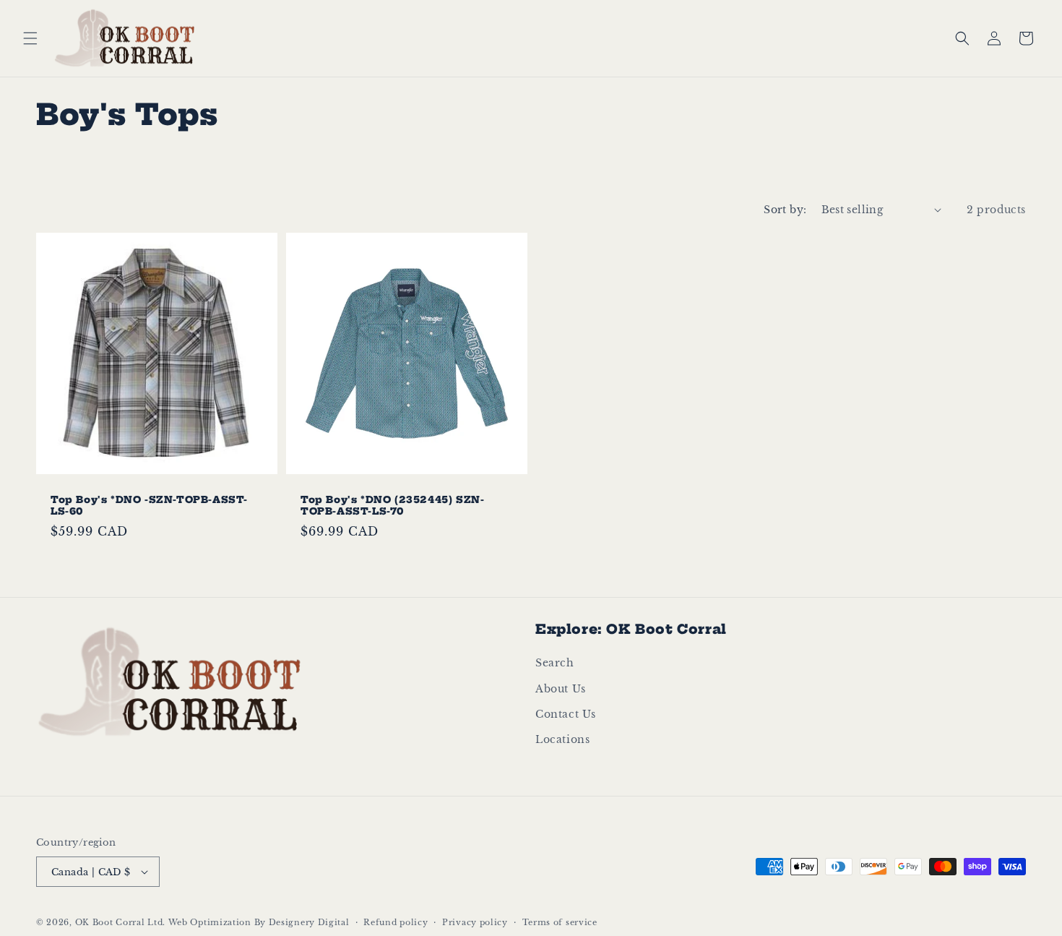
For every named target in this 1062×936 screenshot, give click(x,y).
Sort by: (785, 209)
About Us (560, 688)
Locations (562, 739)
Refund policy (395, 922)
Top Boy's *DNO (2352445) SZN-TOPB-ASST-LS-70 (392, 505)
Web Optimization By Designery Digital (259, 922)
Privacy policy (475, 922)
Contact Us (565, 714)
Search (554, 662)
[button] (30, 38)
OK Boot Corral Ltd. (120, 922)
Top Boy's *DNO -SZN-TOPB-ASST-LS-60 (149, 505)
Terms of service (559, 922)
